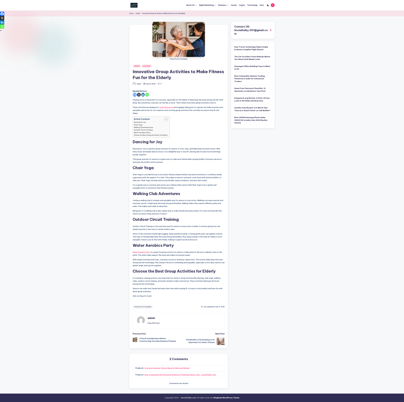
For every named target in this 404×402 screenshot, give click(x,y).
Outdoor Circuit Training (143, 130)
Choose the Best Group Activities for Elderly (150, 135)
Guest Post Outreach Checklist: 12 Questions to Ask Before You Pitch (250, 89)
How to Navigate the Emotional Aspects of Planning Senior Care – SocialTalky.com (180, 375)
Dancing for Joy (140, 122)
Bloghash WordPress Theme (226, 398)
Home (131, 13)
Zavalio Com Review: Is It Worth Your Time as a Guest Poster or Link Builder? (252, 109)
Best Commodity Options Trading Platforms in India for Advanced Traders (249, 79)
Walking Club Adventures (143, 127)
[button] (154, 323)
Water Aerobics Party (142, 133)
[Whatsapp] (147, 95)
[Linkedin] (143, 95)
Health (138, 13)
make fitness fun (166, 107)
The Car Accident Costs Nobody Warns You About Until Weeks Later (252, 58)
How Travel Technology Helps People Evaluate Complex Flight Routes (251, 48)
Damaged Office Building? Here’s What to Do (252, 67)
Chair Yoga (138, 125)
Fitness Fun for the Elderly (143, 307)
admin (151, 318)
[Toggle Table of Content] (165, 119)
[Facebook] (135, 95)
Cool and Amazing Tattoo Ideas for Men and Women (167, 368)
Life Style (146, 66)
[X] (139, 95)
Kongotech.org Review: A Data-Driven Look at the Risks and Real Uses (252, 99)
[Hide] (1, 30)
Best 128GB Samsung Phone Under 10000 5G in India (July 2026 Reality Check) (250, 120)
